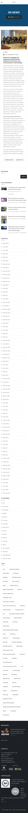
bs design (16, 573)
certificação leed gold (8, 601)
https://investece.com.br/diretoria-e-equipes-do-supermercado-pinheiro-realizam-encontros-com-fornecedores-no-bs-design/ (13, 151)
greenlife (5, 642)
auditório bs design (14, 569)
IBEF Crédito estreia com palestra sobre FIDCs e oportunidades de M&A (17, 199)
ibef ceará (22, 654)
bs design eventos (16, 577)
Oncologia (5, 682)
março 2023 (5, 375)
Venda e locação (7, 558)
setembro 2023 (6, 357)
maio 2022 (5, 410)
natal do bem (6, 678)
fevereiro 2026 (6, 264)
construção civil (19, 609)
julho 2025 (5, 288)
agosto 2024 (6, 323)
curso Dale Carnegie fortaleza (16, 613)
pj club (4, 690)
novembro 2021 (6, 427)
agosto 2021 (6, 437)
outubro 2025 (6, 278)
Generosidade (16, 638)
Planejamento (14, 690)
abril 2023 (5, 371)
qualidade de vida (7, 698)
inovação (5, 658)
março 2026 (5, 260)
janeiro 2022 (6, 423)
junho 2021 (5, 444)
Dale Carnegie (6, 617)
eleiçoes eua (6, 626)
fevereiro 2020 (6, 493)
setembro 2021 (6, 434)
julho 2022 (5, 403)
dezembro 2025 (6, 271)
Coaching (5, 520)
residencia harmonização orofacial (11, 707)
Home (11, 17)
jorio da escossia (7, 662)
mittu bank (14, 674)
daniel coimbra (18, 617)
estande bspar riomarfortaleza (10, 630)
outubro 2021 (6, 430)
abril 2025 (5, 295)
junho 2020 (5, 486)
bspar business (14, 585)
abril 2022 (5, 413)
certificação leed (7, 597)
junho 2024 (5, 330)
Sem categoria (6, 548)
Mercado (5, 537)
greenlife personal (7, 646)
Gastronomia (6, 527)
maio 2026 (5, 253)
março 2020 (5, 489)
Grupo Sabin (19, 646)
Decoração (5, 524)
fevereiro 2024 (6, 340)
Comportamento (7, 609)
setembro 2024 (6, 319)
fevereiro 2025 (6, 302)
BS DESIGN (5, 510)
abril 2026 (5, 257)
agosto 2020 (6, 479)
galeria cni (5, 638)
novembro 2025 (6, 274)
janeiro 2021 (6, 462)
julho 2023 (5, 364)
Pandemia (5, 541)
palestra (14, 682)
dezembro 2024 (6, 309)
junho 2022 (5, 406)
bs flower (5, 581)
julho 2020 (5, 482)
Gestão (4, 530)
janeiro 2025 (6, 305)
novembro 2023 (6, 351)
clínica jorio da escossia (9, 605)
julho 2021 (5, 441)
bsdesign (5, 577)
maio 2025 (5, 292)
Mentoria (5, 534)
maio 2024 (5, 333)
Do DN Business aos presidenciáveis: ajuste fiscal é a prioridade (16, 188)
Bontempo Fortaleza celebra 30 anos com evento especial (16, 208)
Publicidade (15, 694)
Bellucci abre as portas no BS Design (16, 216)
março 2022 (5, 416)
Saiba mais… (13, 735)
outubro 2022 (6, 392)
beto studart (6, 573)
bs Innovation (15, 581)
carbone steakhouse (8, 593)
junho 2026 (5, 250)
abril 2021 (5, 451)
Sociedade (5, 551)
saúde (4, 711)
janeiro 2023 (6, 382)
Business (5, 517)
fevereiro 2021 (6, 458)
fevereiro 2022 (6, 420)
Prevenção (5, 694)
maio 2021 (5, 448)
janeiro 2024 (6, 344)
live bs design (16, 670)
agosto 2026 (6, 243)
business (5, 52)
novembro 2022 (6, 389)
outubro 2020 (6, 472)
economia (15, 622)
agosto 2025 (6, 285)
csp (4, 613)
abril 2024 (5, 337)
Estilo (4, 634)
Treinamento (6, 715)
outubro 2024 (6, 316)
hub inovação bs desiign (9, 654)
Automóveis (5, 506)
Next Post (19, 160)
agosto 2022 (6, 399)
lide (22, 666)
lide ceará (5, 670)
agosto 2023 (6, 361)
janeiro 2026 (6, 267)
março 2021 (5, 455)
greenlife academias (17, 642)
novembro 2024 (6, 312)
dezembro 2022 (6, 385)
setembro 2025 (6, 281)
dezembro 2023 (6, 347)
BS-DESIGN (11, 194)
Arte (4, 503)
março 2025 (5, 299)
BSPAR (4, 513)
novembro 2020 (6, 468)
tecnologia (13, 711)
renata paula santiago (8, 702)
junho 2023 (5, 368)
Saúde (4, 544)
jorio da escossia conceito (10, 666)
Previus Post (9, 160)
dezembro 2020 (6, 465)
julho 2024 (5, 326)
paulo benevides (16, 686)
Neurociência (17, 678)
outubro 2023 (6, 354)
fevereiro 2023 (6, 378)
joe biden (14, 658)
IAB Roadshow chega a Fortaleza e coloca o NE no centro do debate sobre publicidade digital (16, 228)
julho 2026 (5, 246)
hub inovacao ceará (8, 650)
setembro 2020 (6, 475)
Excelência (12, 634)
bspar (4, 585)
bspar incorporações (8, 589)
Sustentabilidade (6, 555)
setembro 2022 (6, 396)
